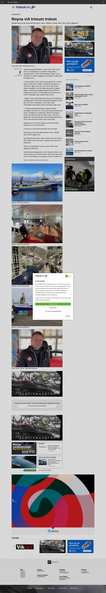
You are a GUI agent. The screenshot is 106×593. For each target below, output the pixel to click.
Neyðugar (53, 307)
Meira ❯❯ (68, 316)
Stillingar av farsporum (53, 311)
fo (67, 276)
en (69, 276)
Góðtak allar (53, 304)
